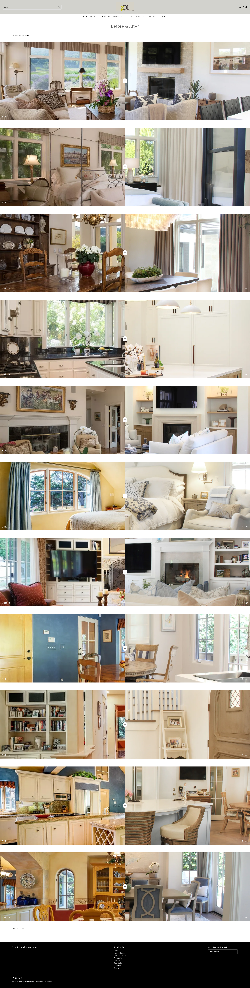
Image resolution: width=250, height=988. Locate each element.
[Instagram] (21, 978)
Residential (117, 17)
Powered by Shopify (44, 982)
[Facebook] (13, 978)
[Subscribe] (235, 951)
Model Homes (119, 953)
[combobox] (32, 7)
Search (117, 968)
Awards (129, 17)
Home (85, 17)
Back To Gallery (19, 928)
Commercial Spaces (122, 955)
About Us (152, 17)
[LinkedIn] (19, 978)
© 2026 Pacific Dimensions (23, 982)
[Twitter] (16, 978)
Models (93, 17)
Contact (163, 17)
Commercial (105, 17)
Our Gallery (141, 17)
